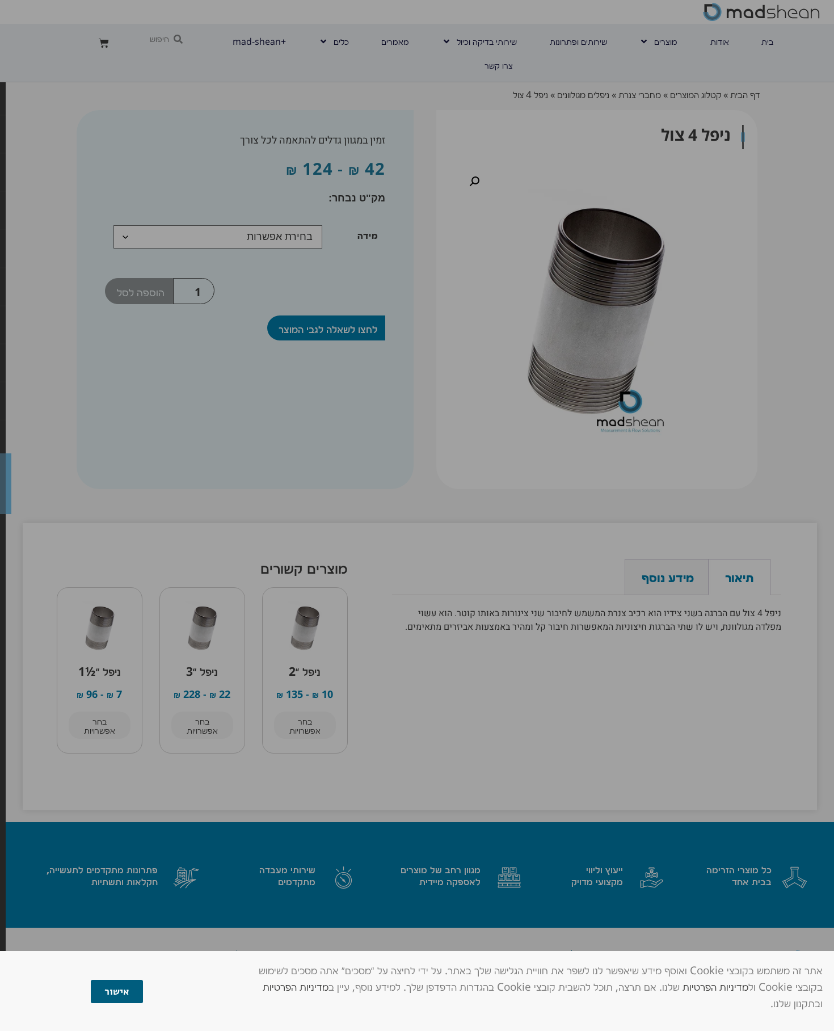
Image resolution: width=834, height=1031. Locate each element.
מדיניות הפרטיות (715, 986)
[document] (417, 515)
